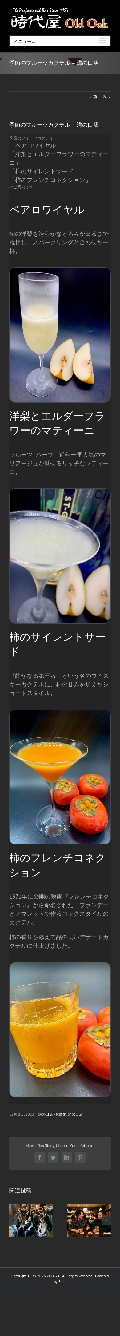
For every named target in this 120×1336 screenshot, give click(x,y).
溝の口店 (75, 1114)
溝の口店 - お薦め (52, 1114)
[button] (13, 1220)
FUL (61, 1281)
